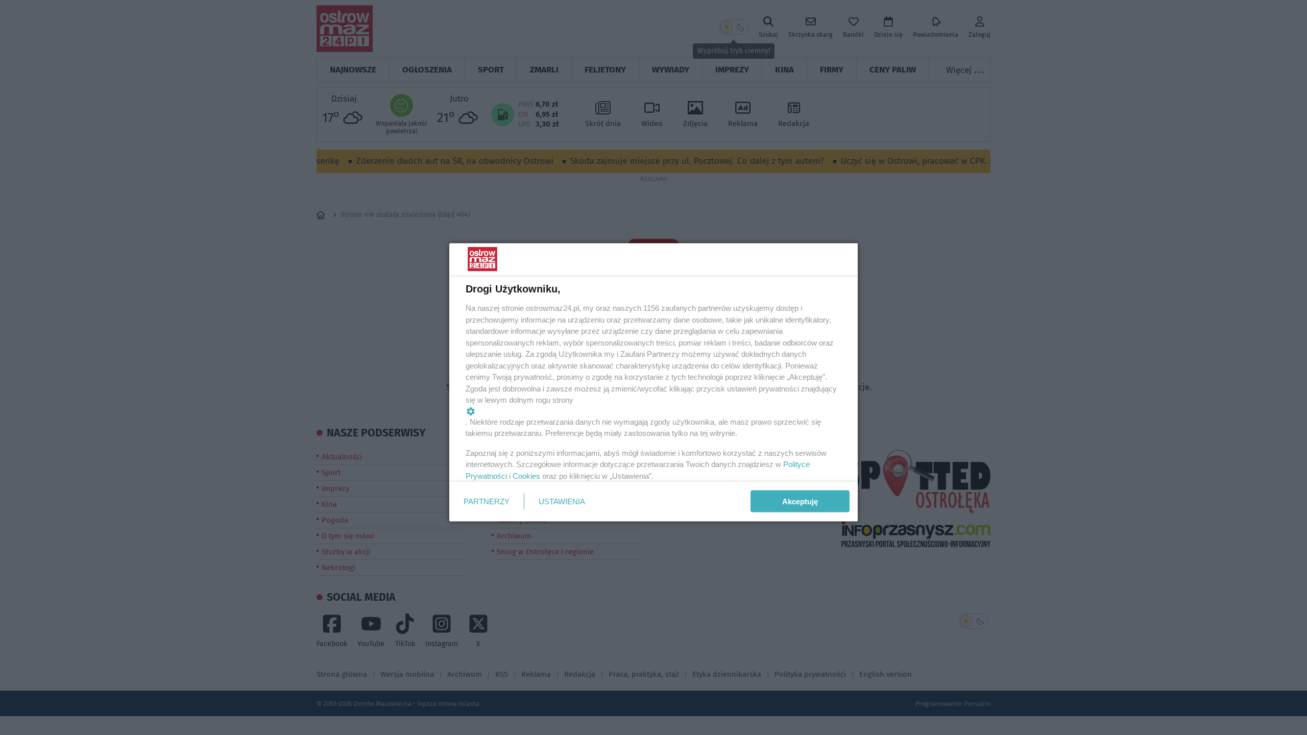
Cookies (526, 475)
